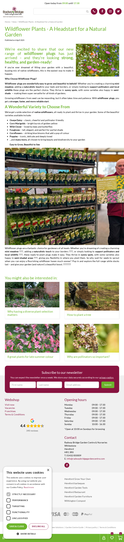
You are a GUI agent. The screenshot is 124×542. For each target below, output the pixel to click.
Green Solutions (56, 527)
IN (110, 11)
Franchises (10, 411)
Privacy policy (92, 527)
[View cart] (120, 538)
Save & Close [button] (17, 526)
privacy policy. (106, 377)
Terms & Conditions (15, 414)
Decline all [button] (38, 526)
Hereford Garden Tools (76, 487)
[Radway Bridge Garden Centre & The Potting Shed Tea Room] (13, 12)
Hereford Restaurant (74, 492)
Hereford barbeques (74, 483)
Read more (29, 487)
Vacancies (10, 408)
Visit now (9, 404)
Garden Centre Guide (74, 527)
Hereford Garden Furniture (78, 496)
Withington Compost (75, 500)
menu (9, 537)
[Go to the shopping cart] (120, 538)
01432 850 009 (94, 11)
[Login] (104, 538)
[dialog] (27, 503)
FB (102, 11)
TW (118, 11)
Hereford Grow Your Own (77, 479)
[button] (27, 534)
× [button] (48, 470)
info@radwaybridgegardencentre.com (86, 458)
